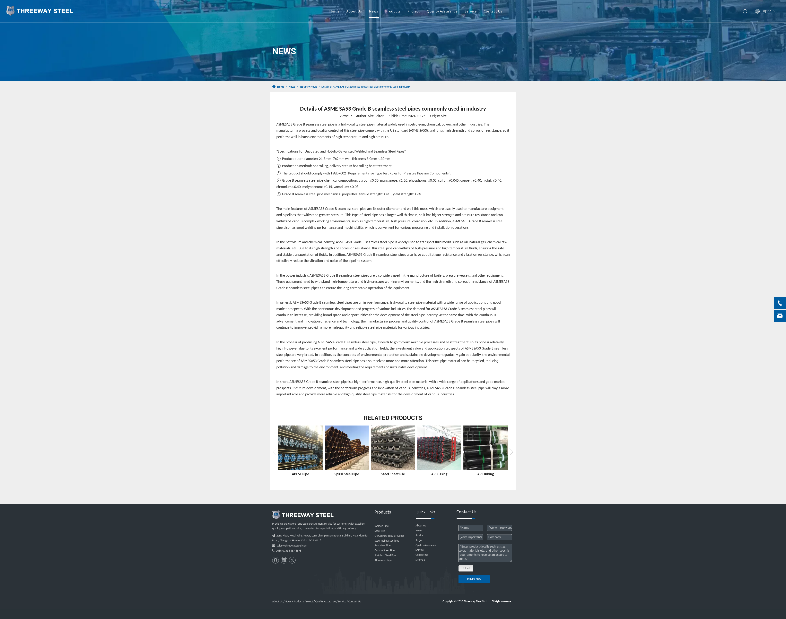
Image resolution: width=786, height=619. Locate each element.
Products (393, 11)
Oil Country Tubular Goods (389, 536)
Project (414, 11)
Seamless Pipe (383, 545)
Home (334, 11)
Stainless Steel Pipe (385, 555)
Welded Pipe (382, 526)
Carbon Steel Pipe (385, 550)
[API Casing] (439, 447)
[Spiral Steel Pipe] (347, 447)
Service (471, 11)
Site (444, 116)
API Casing (439, 474)
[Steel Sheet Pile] (393, 447)
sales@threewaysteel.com (292, 545)
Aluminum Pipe (383, 560)
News (373, 11)
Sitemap (420, 559)
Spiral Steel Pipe (346, 474)
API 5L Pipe (300, 474)
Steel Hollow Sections (387, 540)
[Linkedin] (284, 560)
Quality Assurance (442, 11)
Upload (466, 568)
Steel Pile (380, 531)
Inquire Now (474, 579)
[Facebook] (275, 560)
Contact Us (493, 11)
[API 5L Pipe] (300, 447)
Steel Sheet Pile (393, 474)
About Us (354, 11)
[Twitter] (292, 560)
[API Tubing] (485, 447)
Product (420, 535)
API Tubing (485, 474)
